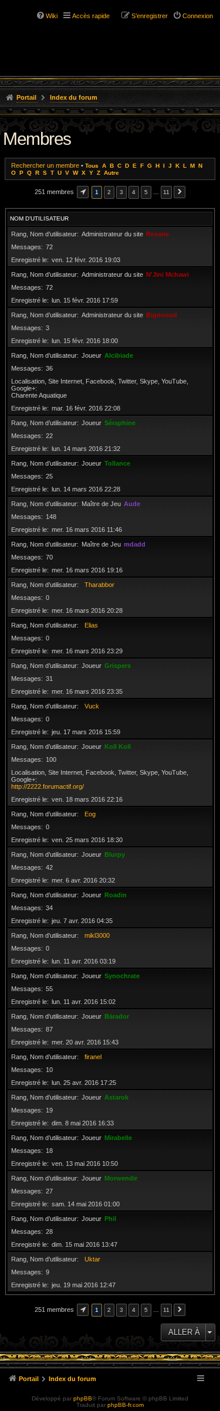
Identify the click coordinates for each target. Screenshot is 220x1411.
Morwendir (120, 1178)
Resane (157, 234)
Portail (26, 97)
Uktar (92, 1259)
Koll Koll (117, 746)
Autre (111, 172)
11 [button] (166, 192)
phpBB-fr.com (125, 1405)
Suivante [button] (179, 192)
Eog (90, 814)
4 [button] (134, 192)
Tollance (117, 463)
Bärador (116, 1016)
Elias (91, 625)
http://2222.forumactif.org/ (47, 786)
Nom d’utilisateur (39, 218)
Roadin (115, 894)
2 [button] (109, 192)
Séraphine (120, 422)
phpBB (82, 1398)
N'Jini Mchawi (167, 274)
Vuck (91, 706)
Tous (92, 165)
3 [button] (121, 192)
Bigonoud (161, 314)
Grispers (117, 665)
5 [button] (146, 192)
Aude (132, 503)
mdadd (134, 544)
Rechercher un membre (45, 165)
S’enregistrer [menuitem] (149, 15)
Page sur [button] (83, 192)
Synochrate (122, 975)
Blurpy (114, 854)
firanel (92, 1056)
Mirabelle (118, 1137)
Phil (110, 1218)
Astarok (116, 1097)
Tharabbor (99, 584)
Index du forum (73, 97)
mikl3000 (97, 935)
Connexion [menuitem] (197, 15)
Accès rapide (91, 15)
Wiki (51, 15)
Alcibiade (118, 355)
